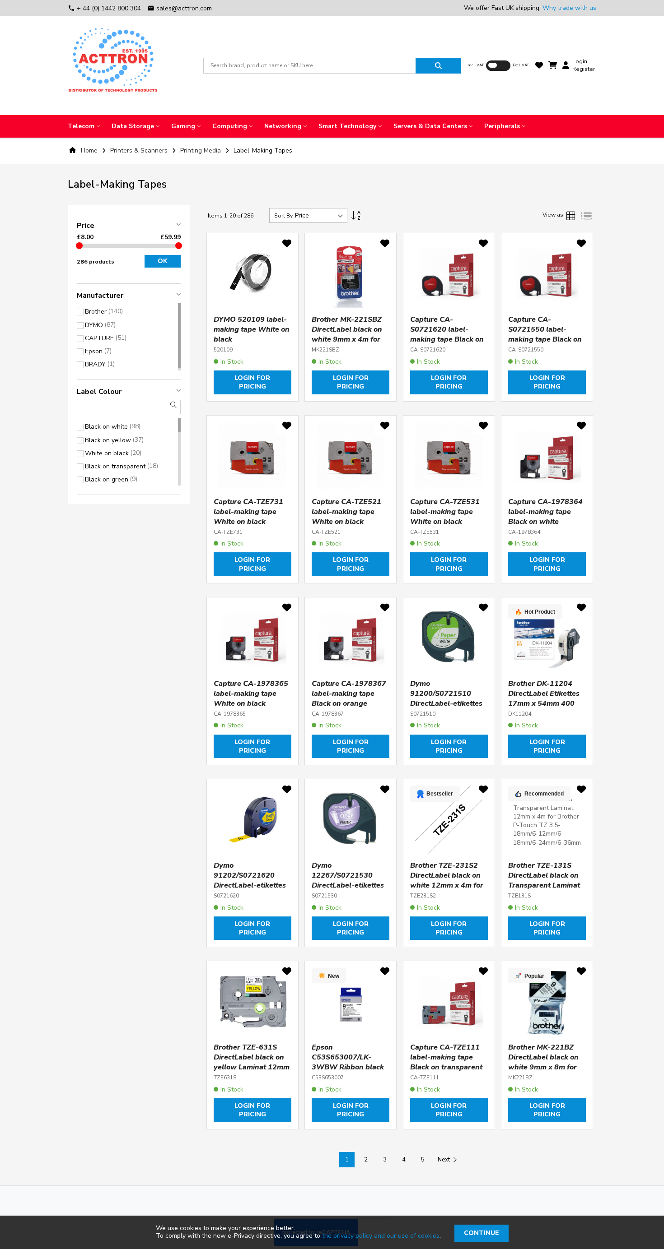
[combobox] (309, 66)
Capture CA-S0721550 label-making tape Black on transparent (545, 334)
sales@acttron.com (179, 8)
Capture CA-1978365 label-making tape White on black (251, 693)
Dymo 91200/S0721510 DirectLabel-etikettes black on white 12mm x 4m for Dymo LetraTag (447, 708)
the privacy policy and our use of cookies (381, 1235)
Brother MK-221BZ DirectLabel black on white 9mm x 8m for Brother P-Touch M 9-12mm (545, 1067)
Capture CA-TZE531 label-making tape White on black (445, 512)
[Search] (438, 66)
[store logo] (113, 65)
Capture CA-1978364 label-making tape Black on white (545, 512)
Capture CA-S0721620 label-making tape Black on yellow (447, 334)
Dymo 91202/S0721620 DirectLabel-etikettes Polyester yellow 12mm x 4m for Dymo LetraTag (250, 890)
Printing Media (201, 150)
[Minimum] (79, 245)
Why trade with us (569, 8)
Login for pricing (252, 382)
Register (583, 69)
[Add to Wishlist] (287, 245)
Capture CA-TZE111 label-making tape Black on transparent (446, 1057)
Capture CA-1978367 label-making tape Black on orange (349, 693)
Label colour (99, 392)
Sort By (283, 215)
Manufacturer (100, 296)
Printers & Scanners (139, 150)
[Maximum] (178, 245)
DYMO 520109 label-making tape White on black (252, 329)
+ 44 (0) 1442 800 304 (105, 8)
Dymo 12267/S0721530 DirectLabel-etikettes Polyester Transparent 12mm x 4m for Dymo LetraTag (350, 890)
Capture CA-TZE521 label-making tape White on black (346, 512)
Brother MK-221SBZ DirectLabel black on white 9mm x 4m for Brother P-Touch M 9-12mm (349, 339)
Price (85, 226)
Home (89, 150)
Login (579, 61)
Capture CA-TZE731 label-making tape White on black (248, 512)
